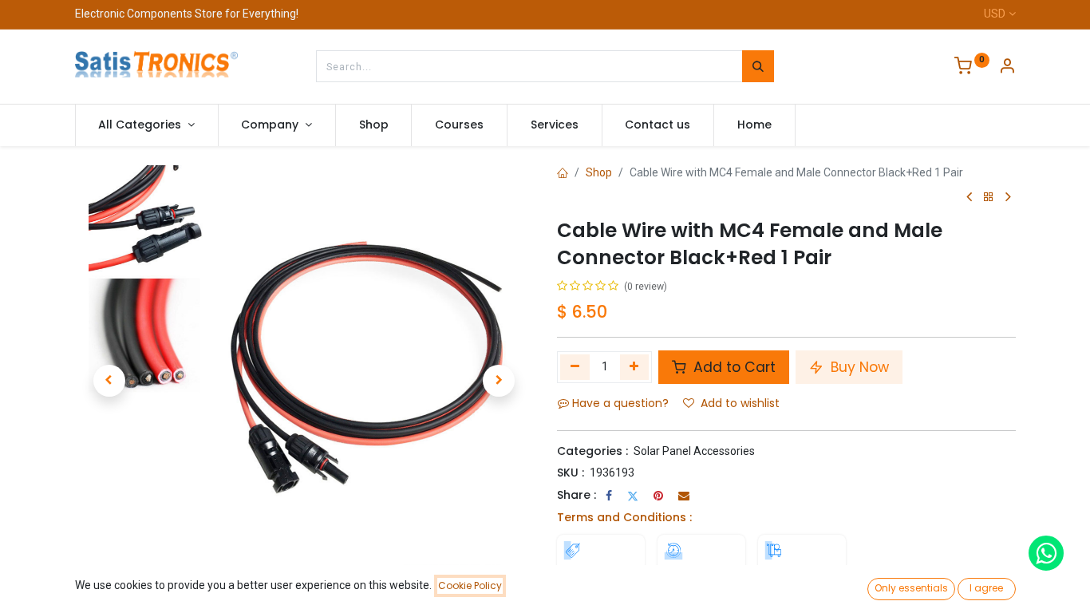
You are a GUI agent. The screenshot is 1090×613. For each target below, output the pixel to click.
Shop (599, 172)
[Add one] (635, 367)
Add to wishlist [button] (740, 403)
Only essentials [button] (911, 588)
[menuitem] (374, 125)
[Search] (758, 66)
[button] (109, 381)
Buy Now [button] (858, 367)
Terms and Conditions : (624, 517)
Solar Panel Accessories (694, 451)
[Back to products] (988, 197)
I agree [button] (986, 588)
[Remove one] (575, 367)
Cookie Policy (470, 585)
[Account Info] (1007, 67)
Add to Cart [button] (732, 367)
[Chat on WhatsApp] (1046, 553)
